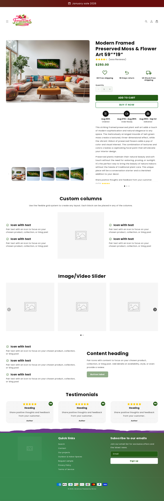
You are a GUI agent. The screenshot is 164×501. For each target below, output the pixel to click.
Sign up (134, 461)
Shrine (93, 489)
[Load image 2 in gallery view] (33, 174)
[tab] (125, 186)
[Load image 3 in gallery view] (48, 174)
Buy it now (126, 104)
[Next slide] (155, 309)
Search (61, 444)
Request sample (65, 461)
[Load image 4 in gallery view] (62, 174)
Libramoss (78, 489)
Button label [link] (97, 374)
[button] (7, 21)
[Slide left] (8, 174)
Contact (62, 448)
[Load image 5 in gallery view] (77, 174)
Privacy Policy (64, 465)
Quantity (100, 85)
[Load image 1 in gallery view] (18, 174)
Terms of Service (66, 469)
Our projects (64, 452)
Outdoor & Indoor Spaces (70, 456)
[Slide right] (87, 174)
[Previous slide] (9, 309)
